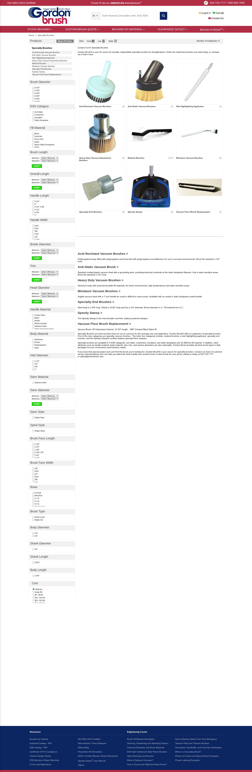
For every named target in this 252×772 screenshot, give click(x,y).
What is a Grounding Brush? (188, 752)
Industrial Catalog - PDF (41, 743)
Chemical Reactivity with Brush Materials (145, 747)
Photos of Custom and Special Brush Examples (197, 756)
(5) (220, 158)
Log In (205, 13)
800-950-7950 (236, 2)
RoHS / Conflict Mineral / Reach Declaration (98, 756)
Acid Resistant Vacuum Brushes (46, 52)
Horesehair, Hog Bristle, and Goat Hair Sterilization (198, 747)
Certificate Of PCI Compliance (43, 752)
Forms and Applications (40, 764)
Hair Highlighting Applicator (43, 58)
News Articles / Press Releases (92, 743)
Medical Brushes (39, 63)
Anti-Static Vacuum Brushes (44, 55)
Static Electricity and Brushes (140, 756)
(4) (123, 158)
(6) (123, 212)
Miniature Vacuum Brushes (43, 66)
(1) (172, 106)
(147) (170, 158)
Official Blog (83, 747)
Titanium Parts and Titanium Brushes (192, 743)
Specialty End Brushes (41, 69)
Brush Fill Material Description (141, 739)
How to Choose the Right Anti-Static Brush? (147, 764)
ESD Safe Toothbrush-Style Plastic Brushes (147, 752)
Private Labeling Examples (187, 760)
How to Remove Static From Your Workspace (196, 739)
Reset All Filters (65, 41)
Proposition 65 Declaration (90, 752)
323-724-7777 (218, 2)
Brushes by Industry (39, 739)
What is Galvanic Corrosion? (140, 760)
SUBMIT (37, 166)
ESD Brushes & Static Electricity (44, 760)
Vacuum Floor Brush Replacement (46, 74)
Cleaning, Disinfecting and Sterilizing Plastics (147, 743)
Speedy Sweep (38, 72)
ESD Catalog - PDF (39, 747)
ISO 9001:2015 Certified (21, 2)
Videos (81, 765)
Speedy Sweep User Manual (91, 760)
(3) (172, 212)
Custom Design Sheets (40, 756)
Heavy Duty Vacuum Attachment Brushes (49, 61)
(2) (123, 106)
